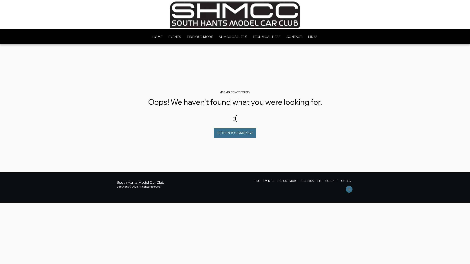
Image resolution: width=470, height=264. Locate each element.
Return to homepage (235, 133)
